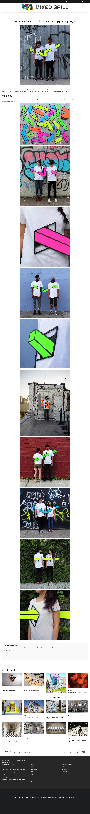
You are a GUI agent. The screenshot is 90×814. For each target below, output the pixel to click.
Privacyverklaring (65, 769)
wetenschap (33, 784)
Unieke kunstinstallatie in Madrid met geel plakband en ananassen (10, 719)
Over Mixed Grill (65, 762)
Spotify (12, 764)
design (3, 688)
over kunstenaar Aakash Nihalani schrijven (31, 87)
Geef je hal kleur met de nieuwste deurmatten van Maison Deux (14, 777)
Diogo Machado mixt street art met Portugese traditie (55, 718)
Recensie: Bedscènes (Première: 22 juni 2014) (20, 752)
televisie (32, 783)
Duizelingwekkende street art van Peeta (32, 717)
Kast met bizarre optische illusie (8, 690)
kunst (42, 18)
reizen (32, 767)
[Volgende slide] (87, 670)
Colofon (63, 766)
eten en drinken (34, 769)
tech (32, 779)
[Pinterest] (79, 1)
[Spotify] (82, 1)
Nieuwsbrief (64, 771)
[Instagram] (75, 1)
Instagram (8, 764)
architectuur (33, 772)
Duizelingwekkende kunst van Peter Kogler (32, 738)
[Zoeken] (86, 1)
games (32, 771)
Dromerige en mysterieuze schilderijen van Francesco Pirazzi (13, 775)
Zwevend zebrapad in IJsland (51, 737)
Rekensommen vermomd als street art (75, 717)
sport (56, 797)
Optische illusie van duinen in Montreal (32, 690)
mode (32, 774)
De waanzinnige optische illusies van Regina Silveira (77, 741)
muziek (32, 764)
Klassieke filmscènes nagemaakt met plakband (77, 692)
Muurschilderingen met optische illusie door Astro (56, 697)
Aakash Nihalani (27, 89)
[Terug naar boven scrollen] (45, 803)
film (68, 690)
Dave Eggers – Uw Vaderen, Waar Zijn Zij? (71, 752)
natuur (32, 781)
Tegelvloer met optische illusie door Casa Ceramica (10, 742)
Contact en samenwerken (67, 764)
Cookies (63, 767)
